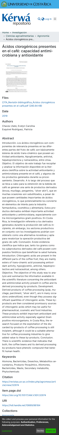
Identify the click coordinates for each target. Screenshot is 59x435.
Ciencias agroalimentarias (20, 35)
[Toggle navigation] (55, 19)
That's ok (50, 430)
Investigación (19, 32)
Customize (7, 430)
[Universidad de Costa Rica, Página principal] (26, 4)
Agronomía (43, 35)
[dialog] (29, 425)
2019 (4, 115)
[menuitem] (43, 19)
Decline (40, 430)
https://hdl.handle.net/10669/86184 (21, 405)
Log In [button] (48, 19)
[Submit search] (39, 19)
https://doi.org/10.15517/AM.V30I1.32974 (24, 395)
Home (5, 32)
